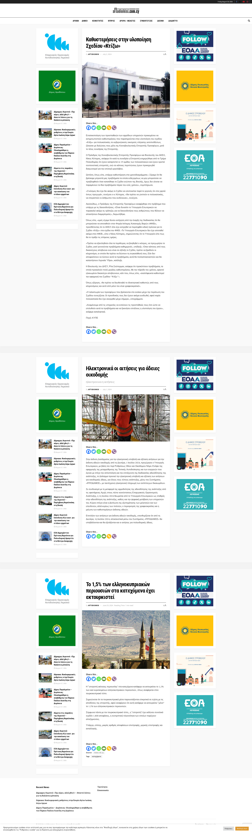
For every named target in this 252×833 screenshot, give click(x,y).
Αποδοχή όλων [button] (242, 828)
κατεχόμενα (96, 756)
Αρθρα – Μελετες (127, 21)
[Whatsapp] (98, 127)
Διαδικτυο (173, 21)
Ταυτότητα (102, 787)
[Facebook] (88, 127)
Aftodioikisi (93, 54)
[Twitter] (93, 127)
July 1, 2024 (107, 389)
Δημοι (85, 21)
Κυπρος (111, 21)
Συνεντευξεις (146, 21)
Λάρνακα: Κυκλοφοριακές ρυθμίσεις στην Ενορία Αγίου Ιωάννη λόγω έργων (64, 132)
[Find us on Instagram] (247, 2)
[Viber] (114, 127)
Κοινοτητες (97, 21)
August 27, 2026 (60, 123)
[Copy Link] (109, 127)
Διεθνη (160, 21)
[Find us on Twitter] (240, 2)
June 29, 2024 (108, 605)
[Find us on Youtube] (244, 2)
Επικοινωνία (103, 790)
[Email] (104, 127)
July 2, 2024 (107, 54)
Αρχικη (76, 21)
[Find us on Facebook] (236, 2)
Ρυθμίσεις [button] (228, 829)
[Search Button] (249, 21)
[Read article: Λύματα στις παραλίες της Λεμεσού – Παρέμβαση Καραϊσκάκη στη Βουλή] (45, 171)
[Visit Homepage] (126, 11)
